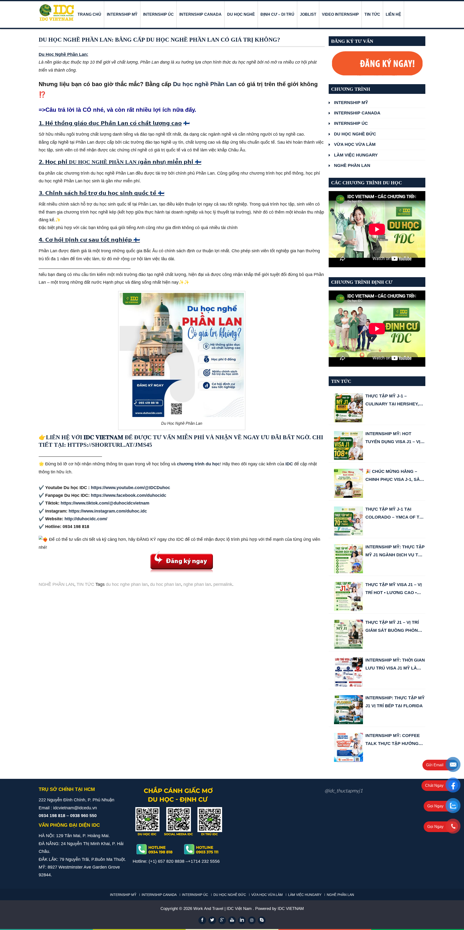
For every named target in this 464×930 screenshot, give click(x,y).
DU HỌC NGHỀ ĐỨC (355, 134)
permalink (222, 584)
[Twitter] (212, 920)
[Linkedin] (242, 920)
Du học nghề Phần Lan (205, 84)
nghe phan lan (197, 584)
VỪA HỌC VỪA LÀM (355, 144)
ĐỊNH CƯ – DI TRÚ (277, 14)
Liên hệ (393, 14)
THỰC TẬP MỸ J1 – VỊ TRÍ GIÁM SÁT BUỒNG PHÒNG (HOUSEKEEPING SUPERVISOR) (393, 627)
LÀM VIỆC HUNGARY (356, 155)
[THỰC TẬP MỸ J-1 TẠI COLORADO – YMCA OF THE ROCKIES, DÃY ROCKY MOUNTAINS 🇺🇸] (348, 521)
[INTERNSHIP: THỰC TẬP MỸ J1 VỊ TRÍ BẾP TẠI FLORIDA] (348, 709)
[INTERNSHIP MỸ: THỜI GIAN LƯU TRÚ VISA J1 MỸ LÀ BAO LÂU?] (348, 671)
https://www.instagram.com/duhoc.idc (108, 511)
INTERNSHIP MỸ (122, 14)
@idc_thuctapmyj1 (344, 790)
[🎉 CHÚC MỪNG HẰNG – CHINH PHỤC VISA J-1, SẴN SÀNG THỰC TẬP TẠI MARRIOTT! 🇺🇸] (348, 483)
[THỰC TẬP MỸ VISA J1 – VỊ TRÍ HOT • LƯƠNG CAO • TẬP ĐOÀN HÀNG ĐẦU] (348, 596)
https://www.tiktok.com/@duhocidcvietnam (105, 503)
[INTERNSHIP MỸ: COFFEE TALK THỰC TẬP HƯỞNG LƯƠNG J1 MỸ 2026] (348, 747)
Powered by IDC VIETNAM (279, 908)
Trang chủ (89, 14)
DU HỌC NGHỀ (241, 14)
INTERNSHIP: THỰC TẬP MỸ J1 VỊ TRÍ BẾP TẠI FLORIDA (395, 701)
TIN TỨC (372, 14)
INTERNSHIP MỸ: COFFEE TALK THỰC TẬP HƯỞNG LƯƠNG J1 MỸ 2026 (392, 740)
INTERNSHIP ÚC (158, 14)
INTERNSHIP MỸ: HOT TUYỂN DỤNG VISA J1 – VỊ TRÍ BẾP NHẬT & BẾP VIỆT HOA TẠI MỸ (393, 438)
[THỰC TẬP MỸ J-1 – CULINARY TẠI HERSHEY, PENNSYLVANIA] (348, 407)
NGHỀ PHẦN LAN (56, 584)
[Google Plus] (222, 920)
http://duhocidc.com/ (86, 518)
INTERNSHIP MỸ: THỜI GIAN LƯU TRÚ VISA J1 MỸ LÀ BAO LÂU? (395, 665)
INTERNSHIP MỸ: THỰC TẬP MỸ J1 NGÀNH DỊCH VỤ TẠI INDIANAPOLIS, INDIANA (395, 551)
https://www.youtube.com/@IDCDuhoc (130, 487)
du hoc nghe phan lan (127, 584)
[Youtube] (232, 920)
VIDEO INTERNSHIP (340, 14)
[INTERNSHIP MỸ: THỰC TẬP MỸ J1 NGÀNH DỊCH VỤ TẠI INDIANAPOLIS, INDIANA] (348, 558)
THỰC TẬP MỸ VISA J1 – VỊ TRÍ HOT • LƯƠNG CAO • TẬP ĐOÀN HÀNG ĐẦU (393, 589)
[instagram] (252, 920)
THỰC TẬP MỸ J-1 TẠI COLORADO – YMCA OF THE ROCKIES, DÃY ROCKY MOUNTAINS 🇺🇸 (395, 514)
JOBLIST (308, 14)
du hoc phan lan (165, 584)
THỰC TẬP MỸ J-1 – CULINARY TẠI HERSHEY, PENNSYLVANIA (392, 401)
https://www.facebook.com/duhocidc (128, 495)
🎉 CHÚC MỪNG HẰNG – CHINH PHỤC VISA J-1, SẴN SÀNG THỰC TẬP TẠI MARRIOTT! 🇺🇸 (394, 476)
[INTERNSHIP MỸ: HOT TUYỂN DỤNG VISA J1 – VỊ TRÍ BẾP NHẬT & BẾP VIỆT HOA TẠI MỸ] (348, 445)
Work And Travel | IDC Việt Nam (223, 908)
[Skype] (262, 920)
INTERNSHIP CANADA (200, 14)
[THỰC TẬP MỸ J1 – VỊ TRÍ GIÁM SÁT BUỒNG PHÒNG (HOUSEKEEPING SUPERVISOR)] (348, 634)
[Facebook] (202, 920)
